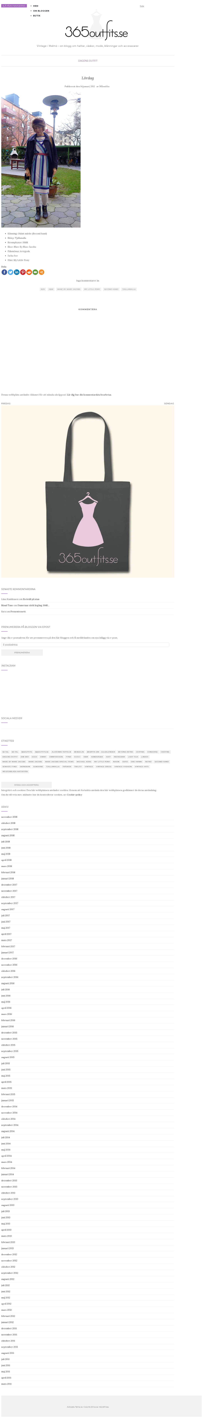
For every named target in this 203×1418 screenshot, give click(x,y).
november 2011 (9, 1334)
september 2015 (9, 1051)
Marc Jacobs (35, 762)
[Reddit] (29, 272)
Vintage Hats (142, 767)
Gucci (77, 757)
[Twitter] (10, 272)
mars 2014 (6, 1162)
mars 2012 (6, 1309)
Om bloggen (41, 11)
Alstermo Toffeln (61, 752)
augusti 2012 (7, 1279)
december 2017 (9, 884)
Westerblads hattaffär (15, 771)
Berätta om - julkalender (101, 752)
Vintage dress (103, 767)
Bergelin (79, 752)
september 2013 (9, 1199)
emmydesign (56, 757)
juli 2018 (5, 841)
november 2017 (9, 890)
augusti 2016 (7, 983)
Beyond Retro (125, 752)
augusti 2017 (7, 909)
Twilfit (78, 767)
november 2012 (9, 1260)
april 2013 (6, 1229)
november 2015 (9, 1038)
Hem (35, 6)
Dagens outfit (87, 60)
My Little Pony (92, 289)
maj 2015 (5, 1075)
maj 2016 (5, 1001)
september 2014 (9, 1125)
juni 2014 (5, 1143)
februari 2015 (8, 1094)
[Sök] (173, 7)
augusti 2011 (7, 1353)
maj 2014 (5, 1149)
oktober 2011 (8, 1340)
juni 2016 (5, 995)
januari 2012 (7, 1322)
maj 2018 (5, 853)
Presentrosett (18, 611)
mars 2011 (6, 1383)
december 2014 (9, 1106)
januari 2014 (7, 1174)
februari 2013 (8, 1242)
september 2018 (9, 829)
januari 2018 (7, 878)
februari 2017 (8, 946)
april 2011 (6, 1377)
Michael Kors (84, 762)
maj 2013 (5, 1223)
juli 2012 (5, 1285)
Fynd (68, 757)
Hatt (108, 757)
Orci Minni (136, 762)
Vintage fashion (123, 767)
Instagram (119, 757)
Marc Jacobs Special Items (59, 762)
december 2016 (9, 958)
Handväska (97, 757)
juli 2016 (5, 989)
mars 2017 (6, 940)
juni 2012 (5, 1291)
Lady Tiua (133, 757)
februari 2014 (8, 1168)
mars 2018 (6, 866)
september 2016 (9, 977)
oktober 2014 (8, 1118)
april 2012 (6, 1303)
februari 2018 (8, 872)
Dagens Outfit (10, 757)
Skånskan (25, 767)
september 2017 (9, 903)
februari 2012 (8, 1316)
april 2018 (6, 860)
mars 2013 (6, 1236)
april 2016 (6, 1008)
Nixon (116, 762)
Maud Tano (7, 605)
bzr (43, 289)
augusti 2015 (7, 1057)
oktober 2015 (8, 1045)
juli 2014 (5, 1137)
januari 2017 (7, 952)
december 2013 (9, 1180)
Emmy (43, 757)
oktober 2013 (8, 1192)
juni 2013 (5, 1217)
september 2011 (9, 1346)
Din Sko (25, 757)
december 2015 (9, 1032)
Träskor (67, 767)
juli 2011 (5, 1359)
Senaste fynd (10, 767)
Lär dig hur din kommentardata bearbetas (89, 394)
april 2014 (6, 1155)
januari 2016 (7, 1026)
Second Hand (111, 289)
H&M (51, 289)
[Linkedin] (17, 272)
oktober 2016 (8, 971)
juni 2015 (5, 1069)
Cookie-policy (74, 794)
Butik (36, 16)
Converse (152, 752)
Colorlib (87, 1407)
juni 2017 (5, 921)
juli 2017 (5, 915)
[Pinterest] (23, 272)
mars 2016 (6, 1014)
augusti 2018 (7, 835)
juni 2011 (5, 1365)
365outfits (104, 86)
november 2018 (9, 817)
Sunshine (38, 767)
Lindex (144, 757)
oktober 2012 (8, 1266)
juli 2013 (5, 1211)
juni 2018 (5, 847)
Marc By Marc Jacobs (68, 289)
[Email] (35, 272)
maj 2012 (5, 1297)
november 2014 (9, 1112)
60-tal (15, 752)
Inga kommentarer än (87, 280)
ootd (125, 762)
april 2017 (6, 934)
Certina (140, 752)
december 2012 (9, 1254)
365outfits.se (42, 752)
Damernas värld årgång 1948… (33, 605)
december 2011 (9, 1328)
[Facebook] (4, 272)
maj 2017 (5, 927)
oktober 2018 (8, 823)
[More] (41, 272)
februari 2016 (8, 1020)
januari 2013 (7, 1248)
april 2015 (6, 1081)
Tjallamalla (129, 289)
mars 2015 (6, 1088)
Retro (148, 762)
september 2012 (9, 1273)
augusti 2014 (7, 1131)
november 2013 (9, 1186)
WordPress (104, 1407)
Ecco (34, 757)
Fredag (6, 403)
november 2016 (9, 964)
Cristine (165, 752)
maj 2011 (5, 1371)
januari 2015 (7, 1100)
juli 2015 (5, 1063)
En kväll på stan (31, 599)
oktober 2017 (8, 897)
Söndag (169, 403)
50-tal (6, 752)
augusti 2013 (7, 1205)
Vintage (89, 767)
